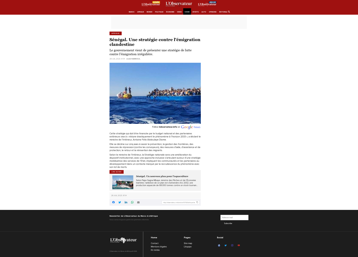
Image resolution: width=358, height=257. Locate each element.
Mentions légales (159, 246)
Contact (155, 243)
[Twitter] (226, 245)
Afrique (116, 33)
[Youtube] (239, 245)
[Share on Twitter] (119, 202)
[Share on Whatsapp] (132, 202)
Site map (188, 243)
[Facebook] (219, 245)
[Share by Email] (138, 202)
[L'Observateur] (151, 4)
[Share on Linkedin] (126, 202)
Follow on (166, 126)
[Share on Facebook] (113, 203)
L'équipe (188, 246)
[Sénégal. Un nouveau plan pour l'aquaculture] (122, 182)
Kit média (155, 250)
